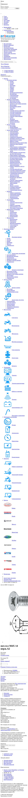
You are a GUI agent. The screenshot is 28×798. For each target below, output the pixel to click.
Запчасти (12, 227)
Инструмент (13, 105)
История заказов (8, 761)
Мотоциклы (13, 220)
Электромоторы (14, 95)
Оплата (6, 23)
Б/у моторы (13, 98)
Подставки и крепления (16, 208)
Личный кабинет (8, 760)
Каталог (6, 78)
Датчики (12, 204)
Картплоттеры (14, 215)
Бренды (6, 500)
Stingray (14, 548)
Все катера (13, 126)
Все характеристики (20, 683)
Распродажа (7, 46)
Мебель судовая (14, 141)
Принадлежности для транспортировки (15, 164)
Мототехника (7, 59)
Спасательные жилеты (16, 190)
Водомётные (13, 94)
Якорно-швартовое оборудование (15, 182)
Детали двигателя (14, 121)
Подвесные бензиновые (16, 92)
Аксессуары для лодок (10, 53)
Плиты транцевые (15, 160)
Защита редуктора (11, 259)
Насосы (12, 145)
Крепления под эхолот (16, 140)
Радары (12, 211)
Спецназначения (14, 198)
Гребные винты (14, 120)
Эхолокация (7, 56)
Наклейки (12, 108)
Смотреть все (10, 245)
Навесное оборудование (16, 144)
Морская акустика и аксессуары (18, 142)
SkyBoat (14, 540)
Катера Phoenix (14, 127)
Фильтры (12, 119)
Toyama (12, 82)
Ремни (11, 109)
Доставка (6, 22)
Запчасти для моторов (9, 50)
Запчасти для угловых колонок (18, 103)
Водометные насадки (12, 256)
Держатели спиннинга (16, 137)
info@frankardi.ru (8, 779)
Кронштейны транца (15, 106)
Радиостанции (14, 216)
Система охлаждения (15, 112)
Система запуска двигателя (17, 110)
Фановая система (14, 176)
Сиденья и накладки (15, 187)
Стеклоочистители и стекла (17, 172)
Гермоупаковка (14, 134)
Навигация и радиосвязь (10, 57)
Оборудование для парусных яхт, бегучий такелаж (17, 153)
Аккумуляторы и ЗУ (15, 206)
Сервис (6, 19)
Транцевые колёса (15, 188)
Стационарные (14, 96)
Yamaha (12, 89)
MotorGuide (15, 532)
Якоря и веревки (14, 186)
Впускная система (15, 101)
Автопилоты (13, 212)
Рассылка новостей (9, 764)
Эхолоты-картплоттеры (16, 202)
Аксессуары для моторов (10, 49)
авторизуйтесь (11, 728)
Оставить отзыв (5, 655)
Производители (8, 755)
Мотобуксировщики (15, 223)
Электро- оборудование (16, 116)
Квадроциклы (13, 219)
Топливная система (15, 114)
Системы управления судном (17, 170)
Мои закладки (7, 763)
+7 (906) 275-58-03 (8, 72)
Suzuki (11, 81)
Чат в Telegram (7, 774)
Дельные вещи (14, 135)
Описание (6, 693)
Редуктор (12, 123)
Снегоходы (13, 222)
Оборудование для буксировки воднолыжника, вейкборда (18, 147)
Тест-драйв (7, 20)
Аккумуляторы (14, 131)
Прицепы (6, 55)
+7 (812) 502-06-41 (8, 70)
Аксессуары (13, 226)
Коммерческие (14, 197)
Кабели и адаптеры (15, 205)
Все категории (7, 43)
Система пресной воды (16, 169)
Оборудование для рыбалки (17, 155)
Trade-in (6, 17)
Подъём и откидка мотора (14, 260)
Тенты (11, 184)
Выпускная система (15, 102)
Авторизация (10, 33)
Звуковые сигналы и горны (17, 138)
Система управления (15, 113)
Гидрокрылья (10, 257)
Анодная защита (14, 133)
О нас (5, 16)
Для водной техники (15, 194)
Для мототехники (14, 195)
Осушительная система (16, 158)
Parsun (11, 84)
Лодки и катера (8, 52)
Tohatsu (12, 88)
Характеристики (8, 694)
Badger (13, 508)
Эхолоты (12, 201)
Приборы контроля (15, 162)
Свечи (11, 117)
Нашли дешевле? (5, 661)
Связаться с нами (8, 753)
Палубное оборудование (16, 159)
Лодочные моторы (9, 48)
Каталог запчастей (9, 45)
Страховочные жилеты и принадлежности (16, 174)
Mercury (12, 87)
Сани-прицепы (14, 224)
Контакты (6, 24)
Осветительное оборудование (18, 156)
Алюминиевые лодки (15, 128)
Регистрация (10, 31)
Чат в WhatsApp (8, 775)
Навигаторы (13, 213)
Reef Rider (12, 85)
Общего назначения (15, 192)
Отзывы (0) (7, 696)
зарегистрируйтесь (6, 730)
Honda (11, 91)
